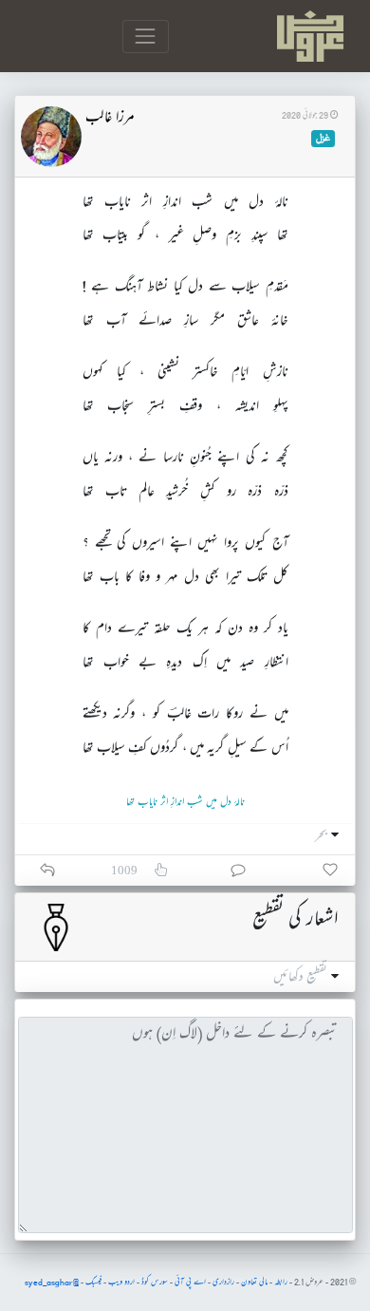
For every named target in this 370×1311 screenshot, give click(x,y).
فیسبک (93, 1282)
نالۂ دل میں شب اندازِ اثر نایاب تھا (185, 803)
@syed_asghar (52, 1282)
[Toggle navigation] (145, 36)
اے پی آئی (190, 1282)
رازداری (223, 1282)
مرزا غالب (110, 118)
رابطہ (280, 1282)
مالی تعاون (254, 1282)
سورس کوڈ (154, 1282)
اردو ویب (121, 1282)
